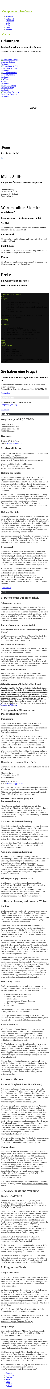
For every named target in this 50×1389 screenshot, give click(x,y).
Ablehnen (13, 705)
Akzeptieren (4, 705)
